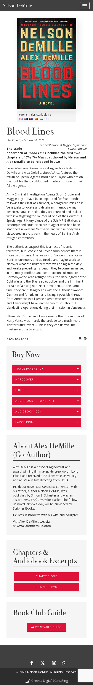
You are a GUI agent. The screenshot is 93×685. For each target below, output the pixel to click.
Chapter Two (47, 587)
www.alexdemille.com (34, 526)
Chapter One (46, 576)
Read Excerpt (17, 338)
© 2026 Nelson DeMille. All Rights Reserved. (46, 672)
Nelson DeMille (17, 6)
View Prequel (78, 149)
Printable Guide (48, 627)
